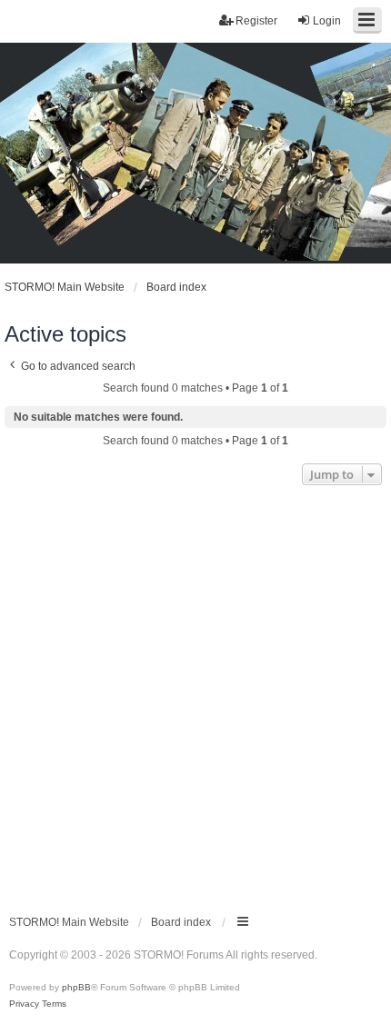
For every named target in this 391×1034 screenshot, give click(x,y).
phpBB (76, 987)
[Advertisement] (195, 694)
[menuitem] (24, 1004)
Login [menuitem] (327, 21)
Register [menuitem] (256, 21)
